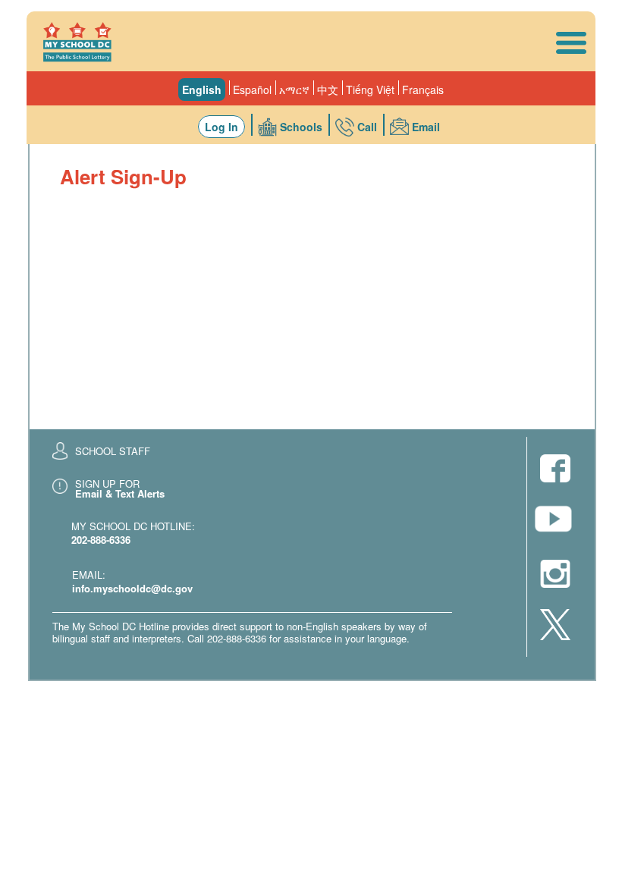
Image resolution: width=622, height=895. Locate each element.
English (201, 89)
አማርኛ (294, 89)
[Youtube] (555, 523)
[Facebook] (555, 470)
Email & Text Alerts (120, 493)
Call (367, 126)
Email (426, 126)
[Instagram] (555, 575)
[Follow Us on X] (555, 625)
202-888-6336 (100, 539)
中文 (327, 89)
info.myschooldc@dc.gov (132, 588)
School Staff (112, 451)
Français (423, 89)
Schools (301, 126)
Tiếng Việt (370, 89)
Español (252, 89)
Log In (221, 126)
